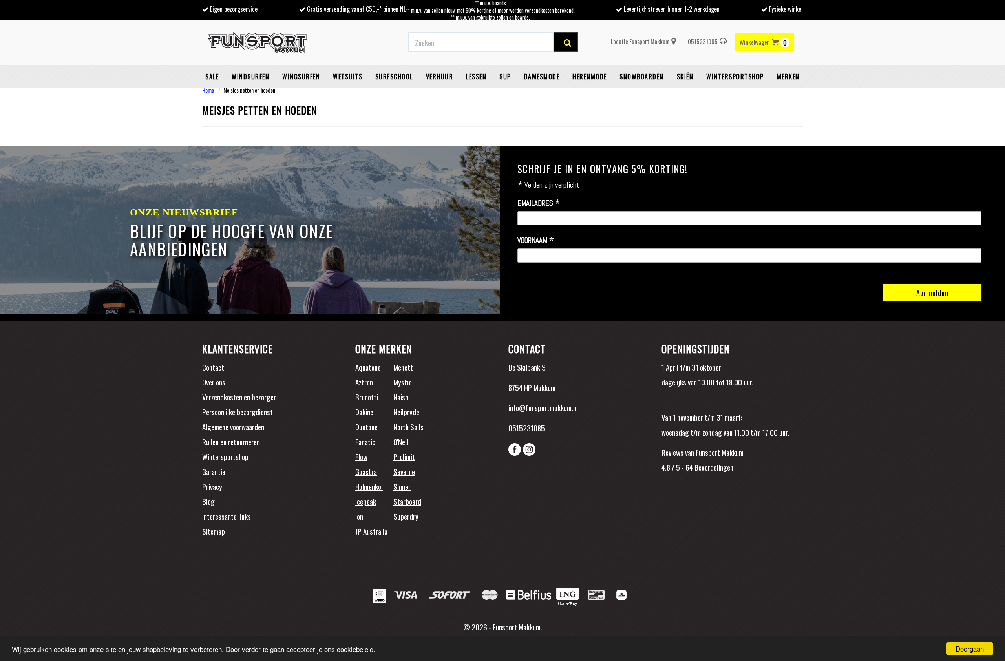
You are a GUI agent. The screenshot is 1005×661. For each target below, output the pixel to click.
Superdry (405, 516)
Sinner (402, 486)
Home (208, 90)
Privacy (212, 486)
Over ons (213, 381)
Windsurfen (250, 76)
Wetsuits (347, 76)
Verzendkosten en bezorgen (239, 396)
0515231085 (703, 41)
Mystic (402, 381)
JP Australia (371, 531)
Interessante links (226, 516)
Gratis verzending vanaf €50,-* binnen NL (356, 9)
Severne (404, 471)
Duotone (366, 426)
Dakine (364, 411)
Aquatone (368, 367)
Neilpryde (406, 411)
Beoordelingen (713, 467)
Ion (359, 516)
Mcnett (403, 367)
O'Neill (401, 441)
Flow (361, 456)
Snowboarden (641, 76)
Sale (212, 76)
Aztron (364, 381)
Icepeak (365, 501)
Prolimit (404, 456)
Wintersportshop (225, 456)
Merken (788, 76)
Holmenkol (369, 486)
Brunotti (366, 396)
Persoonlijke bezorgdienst (237, 411)
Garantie (213, 471)
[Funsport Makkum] (257, 42)
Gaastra (366, 471)
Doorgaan (970, 649)
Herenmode (589, 76)
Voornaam (535, 240)
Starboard (407, 501)
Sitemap (213, 531)
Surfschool (394, 76)
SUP (505, 76)
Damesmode (542, 76)
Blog (208, 501)
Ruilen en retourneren (231, 441)
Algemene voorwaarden (233, 426)
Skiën (685, 76)
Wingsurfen (301, 76)
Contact (213, 367)
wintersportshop (735, 76)
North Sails (408, 426)
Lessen (476, 76)
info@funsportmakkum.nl (543, 407)
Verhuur (439, 76)
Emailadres (538, 203)
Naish (400, 396)
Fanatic (365, 441)
